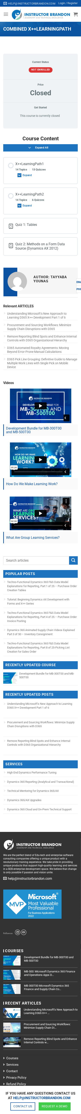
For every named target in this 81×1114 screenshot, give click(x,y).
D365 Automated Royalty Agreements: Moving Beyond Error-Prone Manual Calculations (38, 349)
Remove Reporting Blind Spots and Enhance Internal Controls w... (50, 1040)
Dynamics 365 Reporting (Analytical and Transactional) (40, 781)
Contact (12, 1071)
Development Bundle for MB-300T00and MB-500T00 (34, 430)
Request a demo (55, 1106)
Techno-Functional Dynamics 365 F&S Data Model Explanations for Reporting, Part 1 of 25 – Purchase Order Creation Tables (42, 586)
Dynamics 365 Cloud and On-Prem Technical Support (39, 809)
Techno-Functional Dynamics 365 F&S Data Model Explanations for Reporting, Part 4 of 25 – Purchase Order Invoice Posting (42, 617)
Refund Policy (16, 1084)
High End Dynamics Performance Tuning (31, 772)
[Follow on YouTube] (23, 932)
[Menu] (5, 14)
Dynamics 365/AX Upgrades (24, 800)
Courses (12, 1058)
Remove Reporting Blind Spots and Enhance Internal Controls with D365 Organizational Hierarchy (42, 338)
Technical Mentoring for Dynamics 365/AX (33, 790)
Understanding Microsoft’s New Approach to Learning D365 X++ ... (51, 1011)
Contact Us (22, 1106)
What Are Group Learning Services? (33, 538)
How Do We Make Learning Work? (32, 484)
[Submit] (73, 560)
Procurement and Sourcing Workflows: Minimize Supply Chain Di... (47, 1026)
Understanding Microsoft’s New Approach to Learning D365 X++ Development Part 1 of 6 (37, 315)
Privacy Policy (16, 1078)
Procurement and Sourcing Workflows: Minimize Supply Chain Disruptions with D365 (39, 327)
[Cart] (75, 14)
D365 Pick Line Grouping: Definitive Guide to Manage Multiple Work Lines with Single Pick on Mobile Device (42, 363)
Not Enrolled (40, 69)
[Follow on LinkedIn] (17, 932)
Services (12, 1065)
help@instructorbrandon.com (41, 1098)
